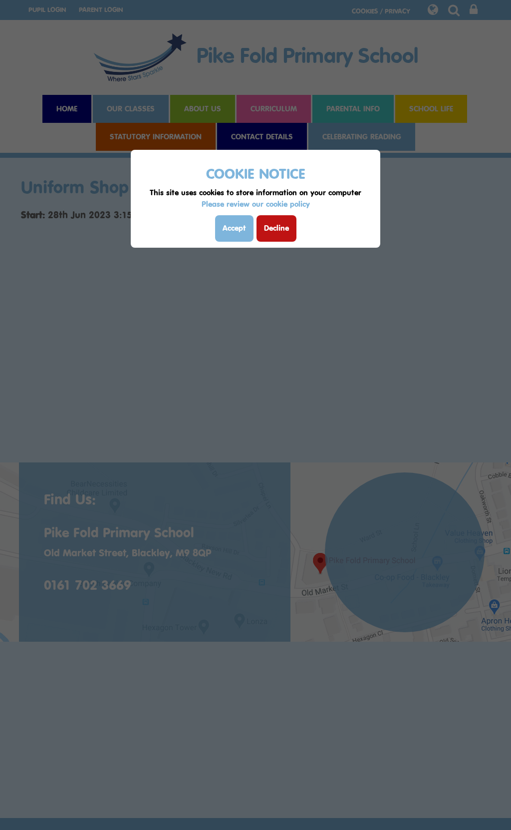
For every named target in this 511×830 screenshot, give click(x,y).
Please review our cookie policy (256, 204)
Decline (276, 228)
